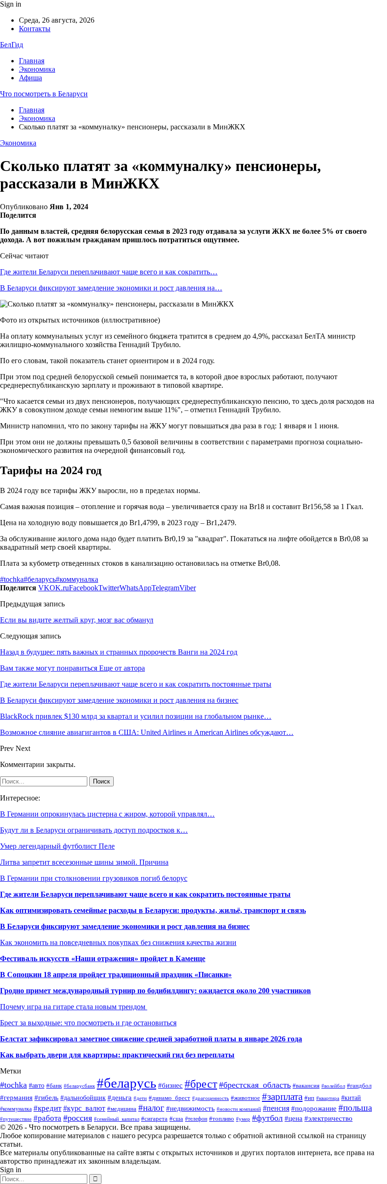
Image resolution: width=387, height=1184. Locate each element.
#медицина (121, 1108)
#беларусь (40, 579)
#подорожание (314, 1108)
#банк (54, 1085)
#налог (151, 1108)
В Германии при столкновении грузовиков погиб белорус (93, 878)
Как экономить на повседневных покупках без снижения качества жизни (118, 942)
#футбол (267, 1118)
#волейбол (333, 1086)
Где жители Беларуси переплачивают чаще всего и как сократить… (109, 272)
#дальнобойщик (83, 1097)
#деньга (120, 1097)
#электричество (328, 1118)
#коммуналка (77, 579)
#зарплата (282, 1096)
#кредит (47, 1108)
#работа (47, 1118)
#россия (77, 1118)
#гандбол (359, 1085)
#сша (176, 1119)
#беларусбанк (79, 1086)
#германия (16, 1097)
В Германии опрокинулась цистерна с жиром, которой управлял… (107, 814)
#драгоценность (210, 1098)
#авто (36, 1085)
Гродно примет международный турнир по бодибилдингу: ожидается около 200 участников (155, 991)
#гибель (46, 1097)
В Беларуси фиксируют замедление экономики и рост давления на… (111, 288)
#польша (355, 1108)
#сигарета (154, 1118)
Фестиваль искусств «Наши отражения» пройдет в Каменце (102, 958)
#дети (140, 1098)
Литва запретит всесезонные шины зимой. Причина (84, 862)
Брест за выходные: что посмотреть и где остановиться (88, 1023)
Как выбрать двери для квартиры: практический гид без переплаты (117, 1055)
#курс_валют (84, 1108)
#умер (243, 1119)
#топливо (221, 1119)
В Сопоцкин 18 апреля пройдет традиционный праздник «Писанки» (116, 975)
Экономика (37, 69)
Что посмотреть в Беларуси (44, 94)
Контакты (34, 29)
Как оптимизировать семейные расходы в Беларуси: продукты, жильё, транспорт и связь (153, 910)
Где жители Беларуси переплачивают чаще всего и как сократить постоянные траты (145, 894)
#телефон (196, 1119)
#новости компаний (239, 1109)
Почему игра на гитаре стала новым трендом (73, 1007)
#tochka (12, 579)
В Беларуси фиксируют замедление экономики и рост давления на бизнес (125, 926)
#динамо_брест (169, 1097)
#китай (351, 1097)
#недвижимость (190, 1108)
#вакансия (306, 1085)
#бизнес (170, 1085)
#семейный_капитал (116, 1119)
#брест (201, 1084)
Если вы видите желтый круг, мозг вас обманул (76, 620)
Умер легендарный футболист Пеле (57, 846)
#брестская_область (255, 1085)
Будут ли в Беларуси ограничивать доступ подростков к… (94, 830)
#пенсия (276, 1108)
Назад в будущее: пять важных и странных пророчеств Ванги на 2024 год (118, 652)
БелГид (11, 45)
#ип (309, 1097)
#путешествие (16, 1119)
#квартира (327, 1098)
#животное (245, 1098)
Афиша (30, 78)
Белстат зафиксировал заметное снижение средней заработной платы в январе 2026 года (151, 1039)
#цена (294, 1118)
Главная (31, 61)
